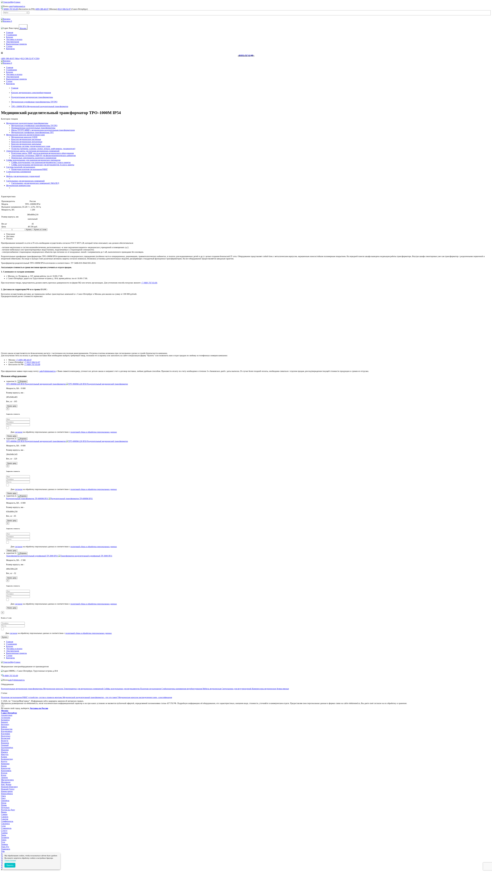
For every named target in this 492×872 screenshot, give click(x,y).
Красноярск (6, 770)
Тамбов (4, 833)
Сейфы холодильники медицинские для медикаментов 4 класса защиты (42, 165)
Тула (3, 842)
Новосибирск (7, 794)
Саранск (4, 817)
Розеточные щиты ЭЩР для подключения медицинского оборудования (42, 153)
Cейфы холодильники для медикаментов (122, 689)
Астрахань (5, 717)
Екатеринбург (7, 747)
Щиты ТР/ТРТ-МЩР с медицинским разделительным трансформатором (43, 130)
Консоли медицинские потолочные (26, 142)
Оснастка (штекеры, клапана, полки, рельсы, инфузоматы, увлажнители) (43, 148)
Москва (23, 28)
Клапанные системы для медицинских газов (30, 146)
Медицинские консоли (53, 689)
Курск (3, 775)
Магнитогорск (7, 780)
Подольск (5, 807)
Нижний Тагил (7, 789)
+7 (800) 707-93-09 (149, 283)
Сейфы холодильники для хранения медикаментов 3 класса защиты (41, 162)
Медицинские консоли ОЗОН (24, 137)
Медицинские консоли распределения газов (25, 135)
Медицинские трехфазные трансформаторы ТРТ (32, 132)
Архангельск (6, 715)
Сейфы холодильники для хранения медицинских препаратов (33, 160)
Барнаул (4, 722)
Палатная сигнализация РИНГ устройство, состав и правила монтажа (32, 697)
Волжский (5, 738)
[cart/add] (22, 381)
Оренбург (5, 800)
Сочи (3, 826)
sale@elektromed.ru (17, 6)
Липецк (4, 777)
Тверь (3, 835)
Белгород (5, 724)
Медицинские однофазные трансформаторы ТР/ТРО (34, 125)
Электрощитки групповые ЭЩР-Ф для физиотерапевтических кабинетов (43, 155)
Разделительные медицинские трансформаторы (22, 689)
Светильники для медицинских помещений (25, 181)
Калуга (4, 761)
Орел (3, 798)
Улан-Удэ (5, 847)
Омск (3, 796)
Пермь (4, 805)
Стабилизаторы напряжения (18, 172)
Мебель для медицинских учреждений (23, 176)
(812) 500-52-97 (64, 9)
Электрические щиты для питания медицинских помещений (32, 151)
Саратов (4, 819)
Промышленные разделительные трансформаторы (33, 128)
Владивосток (6, 729)
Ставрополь (6, 828)
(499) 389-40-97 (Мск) (10, 58)
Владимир (5, 734)
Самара (4, 814)
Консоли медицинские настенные (26, 139)
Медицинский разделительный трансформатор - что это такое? (90, 697)
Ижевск (4, 752)
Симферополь (7, 821)
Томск (3, 840)
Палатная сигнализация (150, 689)
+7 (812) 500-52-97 (32, 362)
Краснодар (5, 768)
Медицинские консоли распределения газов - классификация (145, 697)
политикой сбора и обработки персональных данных (93, 432)
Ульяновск (5, 849)
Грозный (5, 745)
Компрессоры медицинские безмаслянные (270, 689)
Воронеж (5, 743)
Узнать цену (11, 406)
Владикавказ (6, 731)
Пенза (3, 803)
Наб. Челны (6, 784)
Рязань (4, 812)
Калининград (7, 759)
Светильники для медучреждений (237, 689)
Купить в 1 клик (40, 230)
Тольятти (5, 837)
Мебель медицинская (212, 689)
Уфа (3, 851)
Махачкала (5, 782)
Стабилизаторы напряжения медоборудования (182, 689)
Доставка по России (39, 708)
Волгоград (5, 736)
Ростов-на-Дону (8, 810)
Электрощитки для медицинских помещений (84, 689)
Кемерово (5, 764)
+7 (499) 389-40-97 (24, 360)
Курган (4, 773)
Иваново (5, 750)
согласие (18, 432)
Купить (29, 230)
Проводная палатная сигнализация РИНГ (29, 169)
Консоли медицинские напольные (26, 144)
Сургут (4, 830)
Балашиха (5, 720)
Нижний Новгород (9, 787)
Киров (4, 766)
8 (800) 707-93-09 (10, 676)
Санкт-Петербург (9, 713)
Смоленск (5, 824)
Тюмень (4, 844)
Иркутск (4, 754)
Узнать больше (10, 860)
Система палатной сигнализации (20, 167)
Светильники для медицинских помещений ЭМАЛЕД (35, 183)
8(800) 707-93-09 (11, 9)
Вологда (4, 741)
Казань (4, 757)
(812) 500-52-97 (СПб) (29, 58)
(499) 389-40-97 (42, 9)
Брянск (4, 727)
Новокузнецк (7, 791)
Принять (9, 865)
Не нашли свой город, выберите (24, 708)
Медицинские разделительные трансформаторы (27, 123)
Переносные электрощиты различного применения (33, 158)
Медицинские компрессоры (18, 185)
